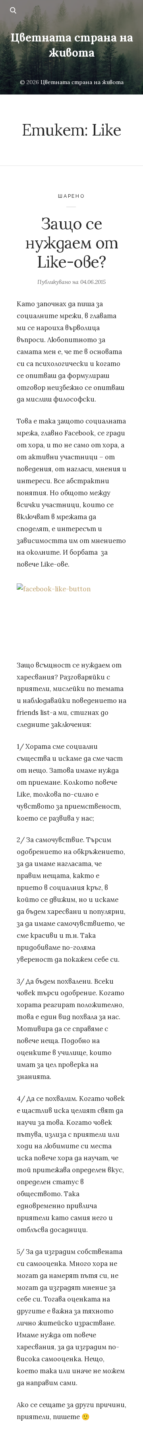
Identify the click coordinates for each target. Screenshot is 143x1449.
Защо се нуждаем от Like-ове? (71, 242)
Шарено (71, 196)
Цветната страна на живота (71, 45)
